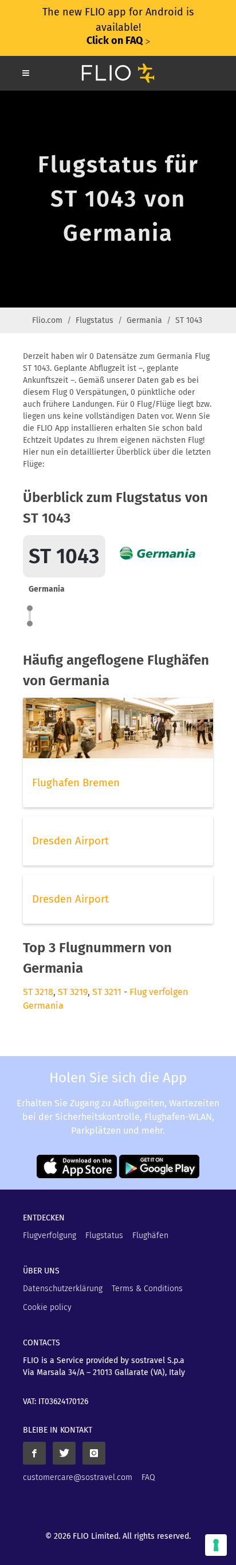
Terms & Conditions (147, 1288)
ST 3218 (38, 991)
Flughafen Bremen (76, 783)
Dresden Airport (70, 841)
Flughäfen (150, 1235)
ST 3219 (73, 991)
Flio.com (47, 320)
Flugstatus (94, 320)
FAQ (148, 1477)
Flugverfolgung (49, 1235)
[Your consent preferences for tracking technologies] (216, 1545)
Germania (144, 320)
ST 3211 (106, 991)
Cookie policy (47, 1307)
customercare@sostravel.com (77, 1477)
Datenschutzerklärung (63, 1288)
